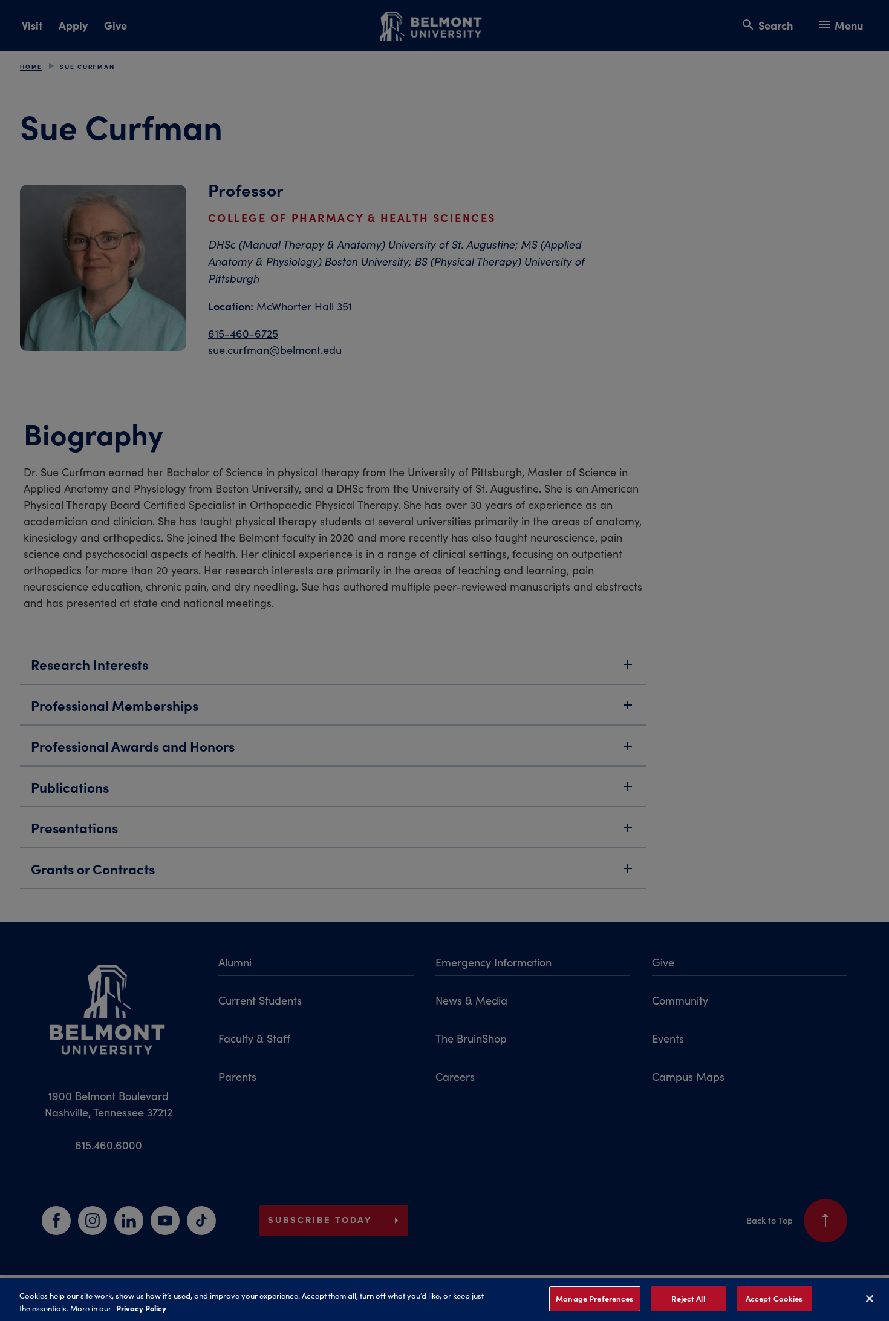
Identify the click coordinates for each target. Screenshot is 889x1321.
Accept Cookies (774, 1298)
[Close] (869, 1298)
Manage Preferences (594, 1298)
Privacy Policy (141, 1307)
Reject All (688, 1298)
